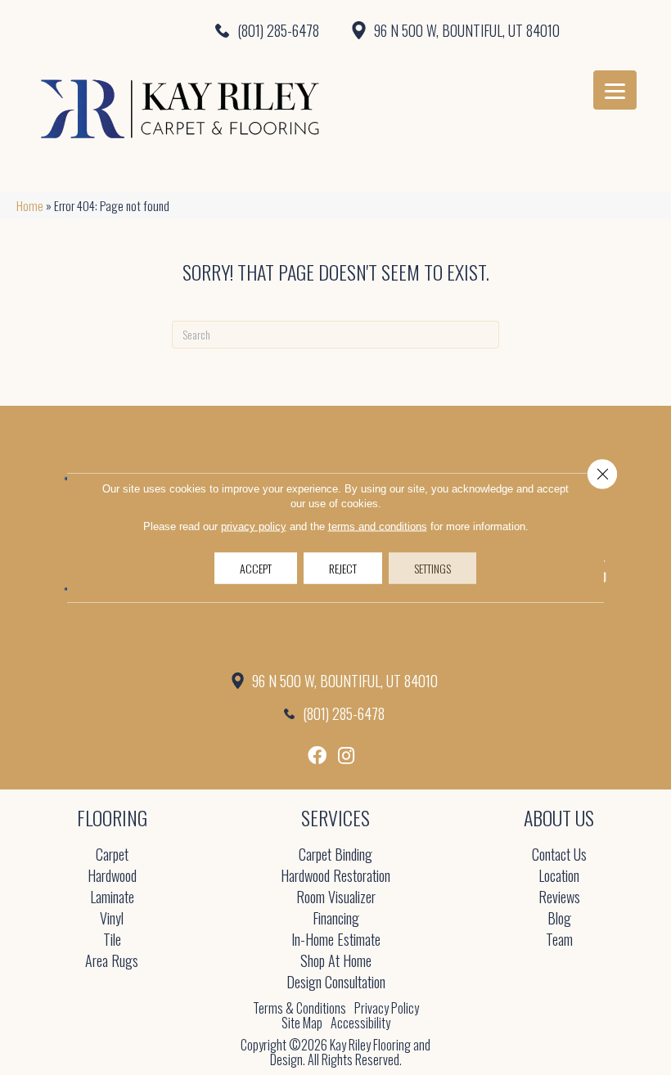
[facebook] (317, 755)
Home (29, 205)
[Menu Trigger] (614, 90)
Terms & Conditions (299, 1008)
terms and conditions (377, 526)
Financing (336, 919)
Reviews (559, 897)
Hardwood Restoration (335, 876)
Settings (432, 568)
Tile (112, 940)
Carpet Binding (335, 855)
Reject (343, 568)
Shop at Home (336, 961)
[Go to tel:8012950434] (167, 30)
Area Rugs (111, 961)
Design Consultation (335, 983)
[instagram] (346, 755)
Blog (559, 919)
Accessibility (360, 1022)
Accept (256, 568)
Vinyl (112, 919)
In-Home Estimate (336, 940)
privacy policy (253, 526)
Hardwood (112, 876)
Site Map (301, 1022)
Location (558, 876)
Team (559, 940)
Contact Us (559, 855)
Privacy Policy (386, 1008)
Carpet (112, 855)
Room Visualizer (336, 897)
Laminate (112, 897)
